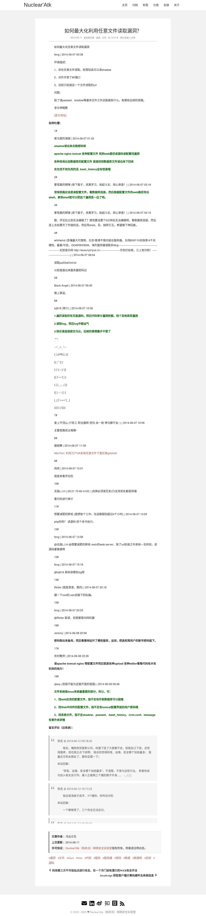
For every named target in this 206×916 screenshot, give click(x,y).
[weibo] (99, 904)
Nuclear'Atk (37, 5)
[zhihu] (107, 904)
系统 (148, 858)
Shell (71, 858)
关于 (176, 5)
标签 (145, 5)
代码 (88, 858)
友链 (166, 5)
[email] (84, 904)
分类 (156, 5)
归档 (135, 5)
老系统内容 (89, 37)
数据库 (138, 858)
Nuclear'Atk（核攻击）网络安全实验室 (89, 848)
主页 (124, 5)
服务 (97, 858)
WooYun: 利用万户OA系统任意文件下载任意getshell (85, 453)
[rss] (122, 904)
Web (79, 858)
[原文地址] (60, 115)
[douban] (114, 904)
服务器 (108, 858)
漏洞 (98, 37)
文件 (104, 37)
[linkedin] (91, 904)
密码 (118, 858)
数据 (127, 858)
